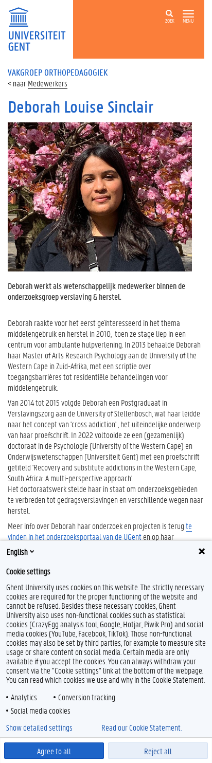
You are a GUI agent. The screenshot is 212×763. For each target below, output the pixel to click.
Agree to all (54, 751)
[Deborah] (100, 195)
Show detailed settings (39, 727)
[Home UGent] (40, 28)
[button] (188, 14)
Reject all (158, 751)
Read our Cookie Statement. (141, 727)
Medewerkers (47, 83)
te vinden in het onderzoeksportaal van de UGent (100, 531)
